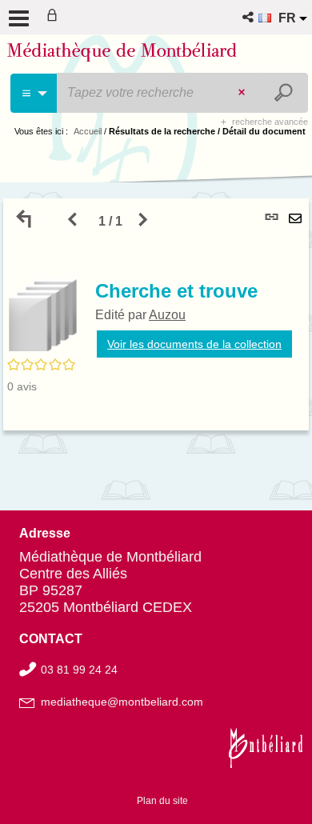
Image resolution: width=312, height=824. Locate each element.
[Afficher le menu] (19, 18)
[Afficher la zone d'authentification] (55, 17)
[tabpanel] (156, 314)
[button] (249, 17)
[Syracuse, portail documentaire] (122, 54)
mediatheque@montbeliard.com (122, 701)
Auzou (167, 315)
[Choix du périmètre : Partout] (34, 93)
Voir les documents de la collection (194, 344)
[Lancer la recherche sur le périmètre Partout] (285, 93)
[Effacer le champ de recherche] (243, 93)
